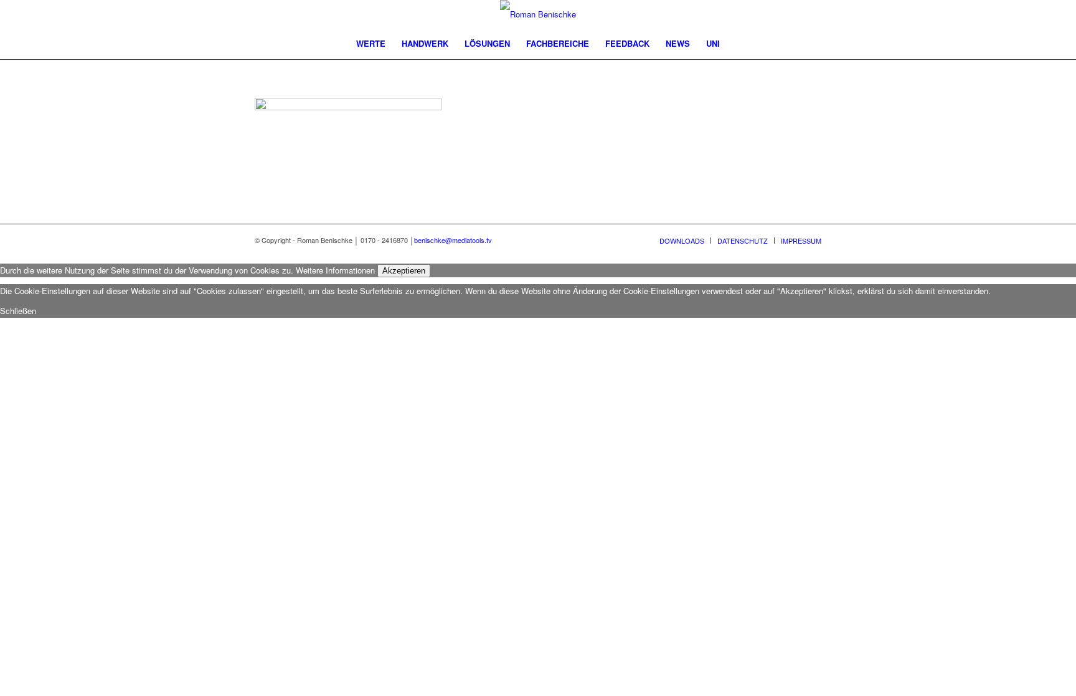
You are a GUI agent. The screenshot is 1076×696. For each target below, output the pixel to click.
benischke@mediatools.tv (453, 240)
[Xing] (793, 14)
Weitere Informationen (335, 270)
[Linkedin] (774, 14)
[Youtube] (756, 14)
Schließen (18, 311)
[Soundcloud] (812, 14)
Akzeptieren (403, 270)
